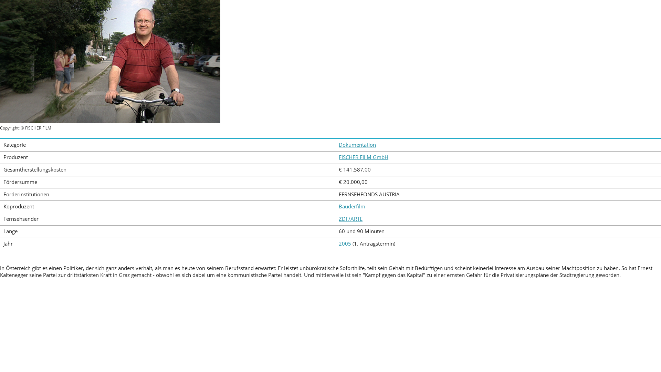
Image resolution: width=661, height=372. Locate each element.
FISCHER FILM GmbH (363, 157)
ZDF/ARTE (351, 219)
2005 (345, 243)
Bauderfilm (352, 206)
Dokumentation (357, 145)
